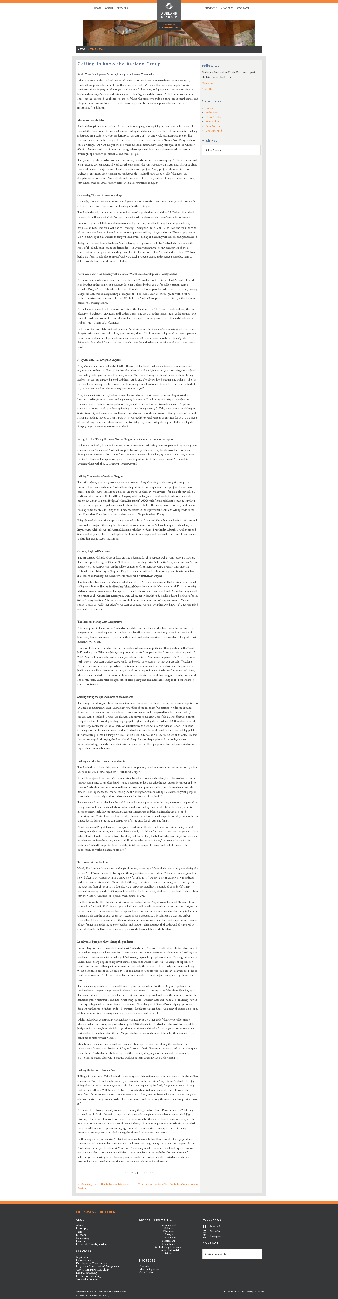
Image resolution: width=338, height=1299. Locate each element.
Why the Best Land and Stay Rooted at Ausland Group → (168, 1186)
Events (209, 108)
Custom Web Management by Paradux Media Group (91, 1295)
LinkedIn (207, 89)
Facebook (207, 83)
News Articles (213, 117)
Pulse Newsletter (215, 126)
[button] (169, 17)
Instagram (215, 1236)
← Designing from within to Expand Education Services (103, 1186)
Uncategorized (213, 130)
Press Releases (213, 121)
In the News (96, 49)
